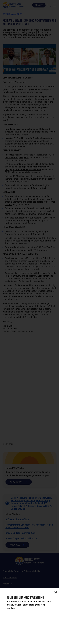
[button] (55, 592)
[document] (29, 312)
